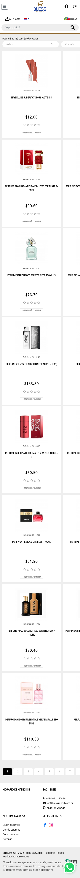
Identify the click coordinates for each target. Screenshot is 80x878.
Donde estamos (11, 829)
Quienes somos (11, 824)
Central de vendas (55, 807)
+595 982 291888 (55, 798)
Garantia (7, 839)
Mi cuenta (14, 18)
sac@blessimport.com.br (59, 803)
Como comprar (11, 834)
